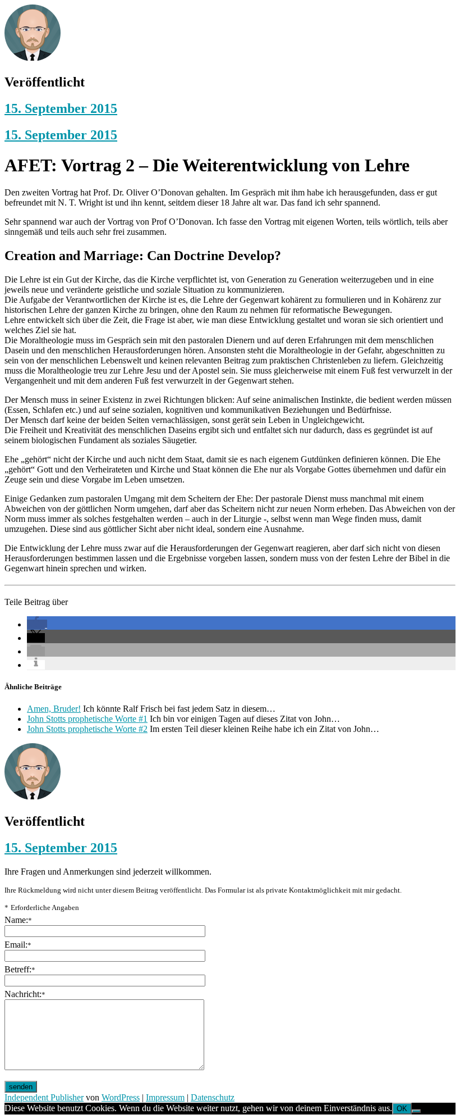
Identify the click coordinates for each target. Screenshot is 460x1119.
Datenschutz (212, 1097)
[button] (37, 624)
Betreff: (19, 969)
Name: (18, 920)
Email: (17, 944)
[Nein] (416, 1111)
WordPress (121, 1097)
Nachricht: (24, 994)
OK (402, 1108)
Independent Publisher (44, 1097)
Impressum (165, 1097)
